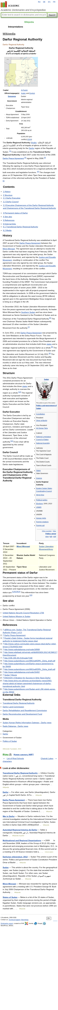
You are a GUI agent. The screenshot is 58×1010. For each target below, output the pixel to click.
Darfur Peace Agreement (13, 158)
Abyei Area (40, 495)
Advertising (24, 919)
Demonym (12, 96)
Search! (52, 15)
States (38, 471)
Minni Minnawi (9, 249)
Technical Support (14, 919)
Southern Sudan (28, 312)
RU (39, 2)
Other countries (47, 531)
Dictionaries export (7, 923)
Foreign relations (42, 522)
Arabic (23, 93)
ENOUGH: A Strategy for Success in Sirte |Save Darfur (27, 678)
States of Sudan (10, 897)
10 (19, 392)
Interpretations (15, 27)
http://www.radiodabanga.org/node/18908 (22, 649)
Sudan (46, 379)
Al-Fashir (24, 90)
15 (31, 595)
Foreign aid (40, 525)
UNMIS (38, 507)
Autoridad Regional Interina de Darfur (20, 830)
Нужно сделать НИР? (24, 754)
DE (44, 2)
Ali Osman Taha (42, 428)
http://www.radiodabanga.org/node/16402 (22, 672)
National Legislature (43, 437)
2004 (29, 139)
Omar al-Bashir (41, 421)
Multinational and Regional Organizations (22, 840)
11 (12, 441)
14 (19, 592)
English (32, 93)
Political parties (41, 500)
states (49, 344)
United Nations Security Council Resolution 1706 (23, 613)
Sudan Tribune (10, 675)
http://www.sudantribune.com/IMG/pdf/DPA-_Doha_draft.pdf (29, 661)
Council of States (42, 440)
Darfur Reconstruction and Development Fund (22, 714)
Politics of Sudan (10, 741)
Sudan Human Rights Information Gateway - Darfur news (27, 722)
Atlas (54, 531)
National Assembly (43, 443)
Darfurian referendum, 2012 (15, 857)
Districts (39, 478)
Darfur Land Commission (13, 707)
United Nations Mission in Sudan (16, 616)
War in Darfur (9, 816)
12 (13, 592)
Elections (39, 504)
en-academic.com (10, 4)
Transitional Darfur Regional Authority (19, 703)
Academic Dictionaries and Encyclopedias (23, 10)
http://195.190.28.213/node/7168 (18, 658)
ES (49, 2)
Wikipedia (29, 22)
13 (16, 592)
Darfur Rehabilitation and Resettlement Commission (25, 710)
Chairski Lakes (47, 758)
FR (54, 2)
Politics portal (50, 534)
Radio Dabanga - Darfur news (15, 726)
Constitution (40, 414)
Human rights (41, 518)
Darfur (31, 148)
